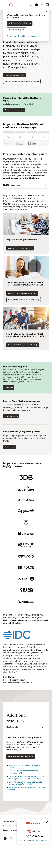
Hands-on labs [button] (12, 727)
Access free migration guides (14, 75)
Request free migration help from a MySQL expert (22, 81)
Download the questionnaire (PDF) (20, 248)
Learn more (9, 387)
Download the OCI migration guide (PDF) (22, 293)
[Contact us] (47, 4)
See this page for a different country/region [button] (24, 36)
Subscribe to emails (10, 830)
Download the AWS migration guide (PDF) (22, 345)
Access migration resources (14, 110)
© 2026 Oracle (8, 821)
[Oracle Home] (11, 5)
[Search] (31, 4)
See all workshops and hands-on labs (20, 756)
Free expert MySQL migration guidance (21, 431)
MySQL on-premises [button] (11, 185)
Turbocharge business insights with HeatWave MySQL (23, 772)
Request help (9, 447)
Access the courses (11, 416)
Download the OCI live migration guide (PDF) (23, 300)
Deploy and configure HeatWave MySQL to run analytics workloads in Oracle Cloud (26, 777)
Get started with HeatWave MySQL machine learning (27, 788)
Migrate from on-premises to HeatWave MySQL (25, 766)
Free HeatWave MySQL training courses (21, 401)
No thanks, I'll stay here (17, 30)
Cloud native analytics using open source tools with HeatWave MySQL (25, 783)
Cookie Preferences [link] (10, 826)
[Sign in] (41, 4)
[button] (4, 4)
